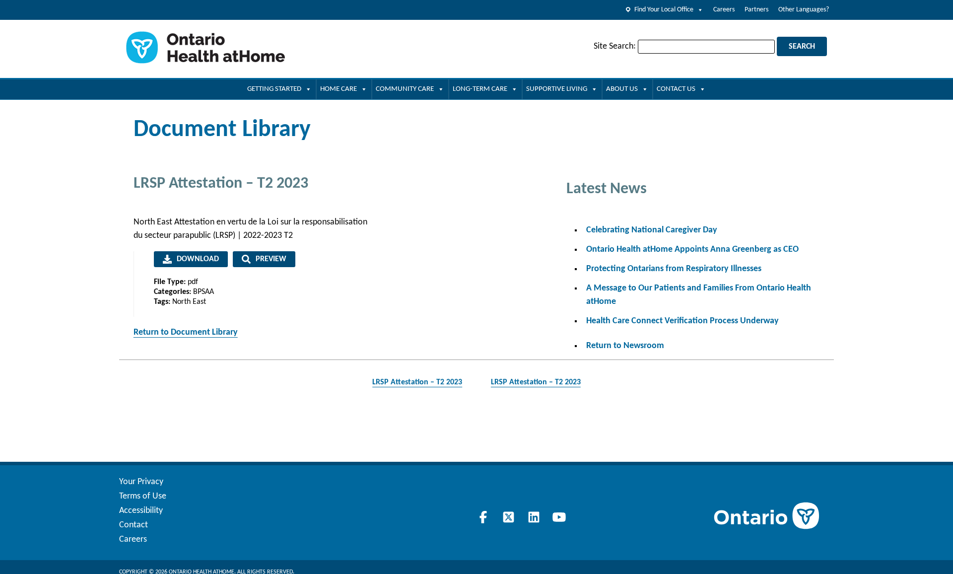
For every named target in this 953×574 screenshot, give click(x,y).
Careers (724, 9)
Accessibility (141, 510)
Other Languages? (803, 9)
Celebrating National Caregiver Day (651, 230)
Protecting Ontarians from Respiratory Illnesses (673, 269)
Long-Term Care (480, 89)
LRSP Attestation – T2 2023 (417, 382)
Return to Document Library (186, 332)
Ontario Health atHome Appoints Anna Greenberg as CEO (692, 249)
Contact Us (676, 89)
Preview (271, 259)
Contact (133, 525)
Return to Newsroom (625, 346)
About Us (622, 89)
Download (198, 259)
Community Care (405, 89)
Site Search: (615, 46)
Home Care (338, 89)
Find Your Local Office (663, 9)
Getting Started (274, 89)
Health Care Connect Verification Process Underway (682, 321)
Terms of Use (142, 496)
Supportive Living (556, 89)
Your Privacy (141, 482)
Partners (756, 9)
